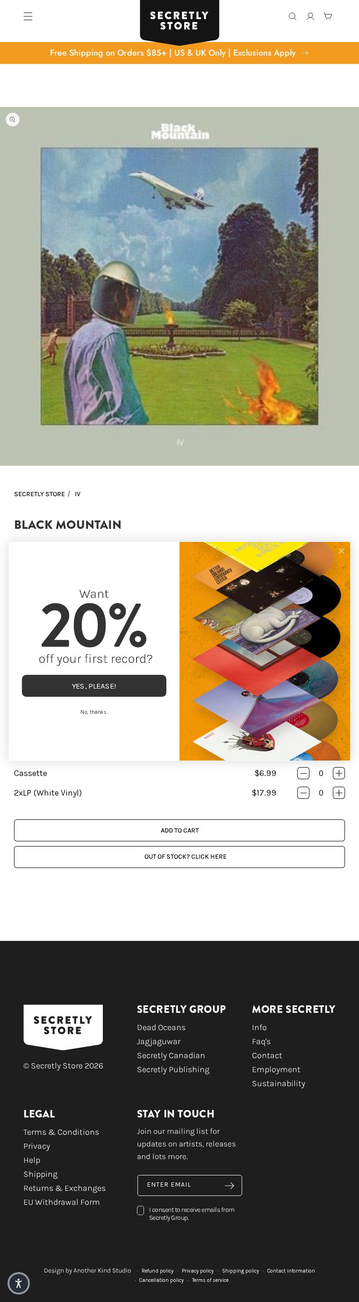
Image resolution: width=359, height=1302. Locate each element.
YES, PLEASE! (94, 685)
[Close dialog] (341, 550)
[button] (18, 1283)
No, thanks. (94, 712)
